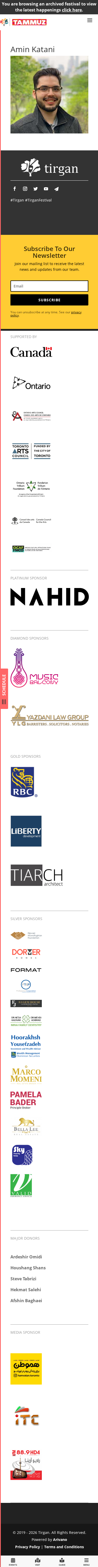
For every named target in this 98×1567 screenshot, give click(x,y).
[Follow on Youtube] (46, 189)
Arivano (60, 1539)
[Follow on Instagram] (25, 189)
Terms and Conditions (64, 1546)
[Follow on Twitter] (35, 189)
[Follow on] (56, 189)
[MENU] (86, 1561)
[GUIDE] (62, 1561)
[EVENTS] (13, 1561)
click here (72, 10)
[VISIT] (37, 1561)
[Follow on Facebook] (14, 189)
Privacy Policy (27, 1546)
